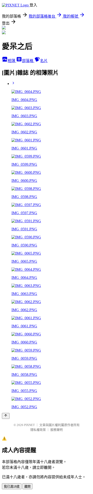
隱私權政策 (38, 429)
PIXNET (29, 425)
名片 (44, 61)
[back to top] (6, 416)
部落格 (28, 61)
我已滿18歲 (12, 486)
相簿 (12, 61)
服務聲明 (56, 429)
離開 (27, 486)
